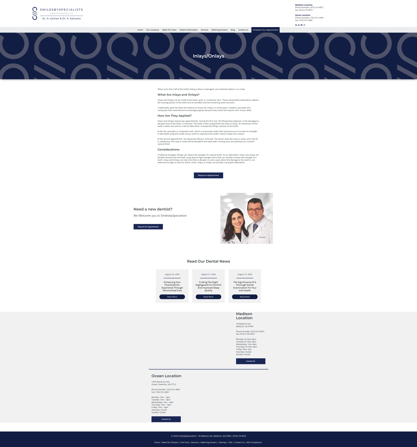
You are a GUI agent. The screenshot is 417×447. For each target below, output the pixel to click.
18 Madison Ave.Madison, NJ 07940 (244, 325)
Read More (176, 297)
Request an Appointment (208, 175)
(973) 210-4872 (316, 7)
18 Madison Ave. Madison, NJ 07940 (214, 436)
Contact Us (250, 361)
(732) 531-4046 (316, 17)
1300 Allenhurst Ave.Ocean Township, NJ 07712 (163, 383)
